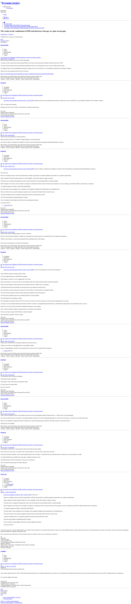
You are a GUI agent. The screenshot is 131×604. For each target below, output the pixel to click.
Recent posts (10, 8)
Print (2, 39)
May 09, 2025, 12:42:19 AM (7, 232)
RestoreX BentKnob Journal (7, 116)
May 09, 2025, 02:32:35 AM (7, 414)
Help (5, 597)
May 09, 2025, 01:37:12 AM (7, 267)
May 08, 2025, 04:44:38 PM (7, 135)
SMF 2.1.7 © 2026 (5, 601)
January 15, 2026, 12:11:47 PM (8, 566)
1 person (6, 205)
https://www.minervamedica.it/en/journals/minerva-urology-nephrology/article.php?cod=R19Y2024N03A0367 (27, 73)
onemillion (3, 551)
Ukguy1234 (4, 474)
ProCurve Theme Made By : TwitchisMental (11, 602)
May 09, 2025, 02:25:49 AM (7, 375)
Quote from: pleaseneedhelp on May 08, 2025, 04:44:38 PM (18, 169)
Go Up (2, 590)
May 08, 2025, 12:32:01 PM (7, 58)
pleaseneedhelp (4, 45)
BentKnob (3, 82)
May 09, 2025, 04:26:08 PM (7, 447)
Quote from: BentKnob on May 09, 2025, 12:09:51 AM (17, 494)
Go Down (3, 40)
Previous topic (4, 34)
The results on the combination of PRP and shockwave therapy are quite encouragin (21, 57)
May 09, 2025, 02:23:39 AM (7, 341)
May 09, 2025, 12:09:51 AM (7, 166)
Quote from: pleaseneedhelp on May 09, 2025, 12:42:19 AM (18, 269)
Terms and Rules (11, 597)
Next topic (10, 34)
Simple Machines (14, 601)
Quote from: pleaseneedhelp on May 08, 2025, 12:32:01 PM (18, 100)
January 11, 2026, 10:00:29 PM (8, 492)
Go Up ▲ (18, 597)
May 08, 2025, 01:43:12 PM (7, 98)
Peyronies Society (8, 598)
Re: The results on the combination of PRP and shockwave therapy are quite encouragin (22, 95)
